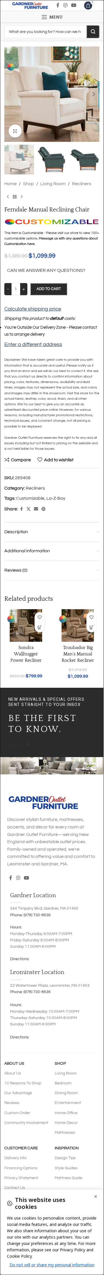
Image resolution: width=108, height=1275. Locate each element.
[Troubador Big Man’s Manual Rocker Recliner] (77, 625)
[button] (10, 94)
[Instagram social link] (65, 5)
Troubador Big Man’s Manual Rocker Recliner (78, 654)
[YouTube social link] (73, 5)
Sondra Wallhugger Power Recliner (26, 654)
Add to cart (49, 289)
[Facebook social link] (57, 5)
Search (92, 31)
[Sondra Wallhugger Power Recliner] (26, 625)
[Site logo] (30, 5)
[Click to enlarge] (15, 130)
